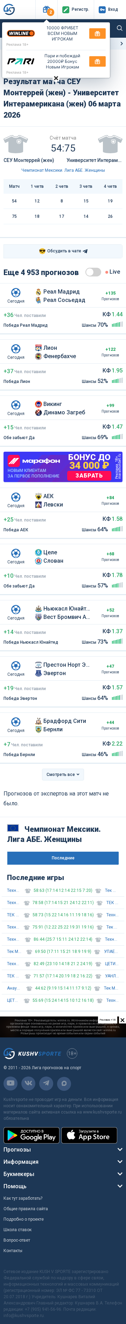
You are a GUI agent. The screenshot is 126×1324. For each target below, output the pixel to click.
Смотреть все (61, 774)
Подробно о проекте (24, 1219)
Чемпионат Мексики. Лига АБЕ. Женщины (63, 170)
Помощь (15, 1186)
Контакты (13, 1250)
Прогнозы (17, 1149)
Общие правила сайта (26, 1208)
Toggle (93, 272)
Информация (21, 1162)
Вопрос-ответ (17, 1240)
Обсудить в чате (60, 251)
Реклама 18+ (17, 44)
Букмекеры (19, 1174)
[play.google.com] (31, 1135)
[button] (46, 9)
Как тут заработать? (23, 1198)
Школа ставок (17, 1229)
